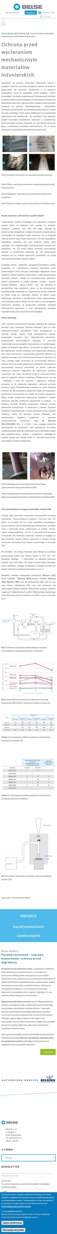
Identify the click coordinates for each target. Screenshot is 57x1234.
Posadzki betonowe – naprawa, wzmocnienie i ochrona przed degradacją (22, 958)
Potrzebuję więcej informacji (16, 1206)
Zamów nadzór (28, 935)
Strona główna (7, 33)
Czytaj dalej (49, 1053)
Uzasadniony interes (13, 1211)
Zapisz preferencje (12, 1223)
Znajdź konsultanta (28, 926)
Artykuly (22, 33)
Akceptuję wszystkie (13, 1230)
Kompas (30, 12)
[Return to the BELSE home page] (28, 9)
